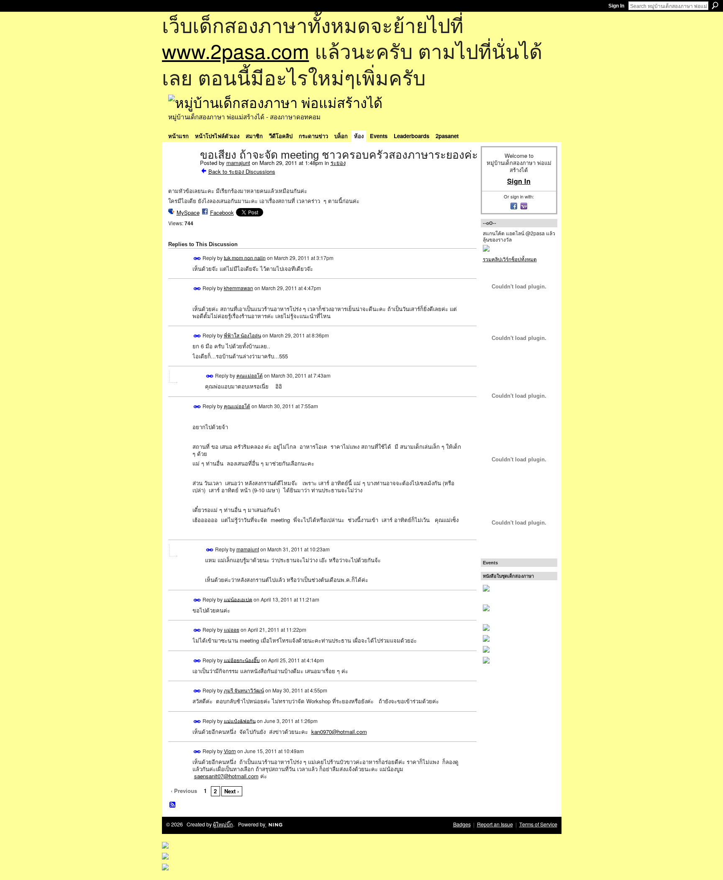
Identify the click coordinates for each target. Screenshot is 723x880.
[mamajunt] (181, 172)
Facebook (222, 212)
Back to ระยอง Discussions (241, 171)
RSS (173, 805)
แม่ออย (231, 629)
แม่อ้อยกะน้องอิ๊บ (242, 659)
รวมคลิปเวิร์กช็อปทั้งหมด (510, 258)
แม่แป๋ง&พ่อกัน (240, 720)
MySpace (188, 212)
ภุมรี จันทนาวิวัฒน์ (244, 690)
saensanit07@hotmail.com (226, 776)
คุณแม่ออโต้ (249, 375)
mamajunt (238, 163)
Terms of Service (538, 824)
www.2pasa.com (235, 50)
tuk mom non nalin (245, 257)
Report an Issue (495, 824)
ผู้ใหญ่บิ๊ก (223, 824)
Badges (462, 824)
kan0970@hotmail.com (339, 732)
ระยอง (338, 163)
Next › (231, 791)
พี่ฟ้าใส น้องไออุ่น (242, 335)
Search (715, 5)
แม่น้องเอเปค (238, 598)
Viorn (230, 750)
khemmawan (238, 287)
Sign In (616, 6)
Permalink (197, 258)
